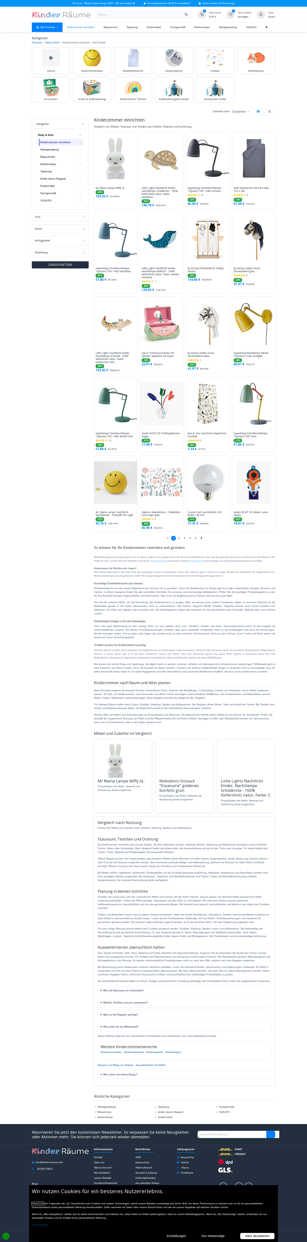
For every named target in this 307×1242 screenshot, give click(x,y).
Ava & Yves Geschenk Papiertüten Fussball (207, 435)
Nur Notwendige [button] (213, 1236)
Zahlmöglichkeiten (145, 1177)
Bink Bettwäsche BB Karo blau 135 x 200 (251, 190)
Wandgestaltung (107, 1106)
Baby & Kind (52, 42)
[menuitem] (47, 27)
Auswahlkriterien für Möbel (150, 1065)
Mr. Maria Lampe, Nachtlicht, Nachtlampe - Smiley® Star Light (114, 514)
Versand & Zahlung (146, 1172)
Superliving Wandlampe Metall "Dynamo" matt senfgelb (251, 355)
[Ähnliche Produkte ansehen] (135, 153)
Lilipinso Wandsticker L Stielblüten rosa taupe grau (161, 514)
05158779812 (45, 1168)
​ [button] (270, 1134)
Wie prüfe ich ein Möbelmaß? (121, 1026)
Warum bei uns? (103, 1167)
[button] (240, 111)
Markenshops (105, 1117)
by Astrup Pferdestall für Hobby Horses (205, 270)
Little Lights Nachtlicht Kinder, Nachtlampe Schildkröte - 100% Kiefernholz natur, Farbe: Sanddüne (160, 192)
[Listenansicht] (269, 111)
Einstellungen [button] (176, 1236)
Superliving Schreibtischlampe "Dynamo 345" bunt (250, 435)
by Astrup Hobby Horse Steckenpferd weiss (201, 355)
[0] (202, 14)
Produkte (37, 42)
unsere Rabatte (102, 1177)
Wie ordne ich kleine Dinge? (120, 1074)
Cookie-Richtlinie (40, 1225)
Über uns (99, 1162)
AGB (138, 1157)
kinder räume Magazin (170, 1112)
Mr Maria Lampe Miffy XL (110, 188)
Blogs (35, 1183)
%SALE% (224, 1112)
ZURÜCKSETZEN (60, 264)
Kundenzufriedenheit (105, 1183)
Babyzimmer (105, 1112)
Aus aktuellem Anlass (147, 1183)
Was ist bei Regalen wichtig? (120, 1014)
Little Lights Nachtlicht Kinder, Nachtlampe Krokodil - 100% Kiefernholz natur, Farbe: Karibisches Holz (113, 357)
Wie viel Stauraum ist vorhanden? (123, 990)
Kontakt (98, 1157)
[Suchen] (186, 14)
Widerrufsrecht (143, 1167)
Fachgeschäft (226, 1106)
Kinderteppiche (154, 1052)
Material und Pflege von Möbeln (115, 1065)
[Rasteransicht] (258, 111)
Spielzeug (163, 1106)
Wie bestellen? (102, 1172)
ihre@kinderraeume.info (49, 1162)
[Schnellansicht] (135, 137)
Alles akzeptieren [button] (257, 1236)
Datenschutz (142, 1162)
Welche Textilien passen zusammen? (125, 1002)
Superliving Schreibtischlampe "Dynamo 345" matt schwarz (204, 190)
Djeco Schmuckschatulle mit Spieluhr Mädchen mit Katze (158, 355)
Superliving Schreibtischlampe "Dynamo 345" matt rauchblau (113, 270)
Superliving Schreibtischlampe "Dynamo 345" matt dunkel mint (114, 435)
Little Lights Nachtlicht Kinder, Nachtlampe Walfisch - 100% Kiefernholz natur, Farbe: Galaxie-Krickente (161, 273)
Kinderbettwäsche (134, 1052)
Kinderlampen (173, 1052)
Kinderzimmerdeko (111, 1052)
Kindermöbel (165, 1117)
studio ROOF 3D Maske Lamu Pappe (251, 514)
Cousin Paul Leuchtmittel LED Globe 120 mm (205, 514)
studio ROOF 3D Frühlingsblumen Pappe (161, 435)
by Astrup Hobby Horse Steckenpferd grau (247, 270)
